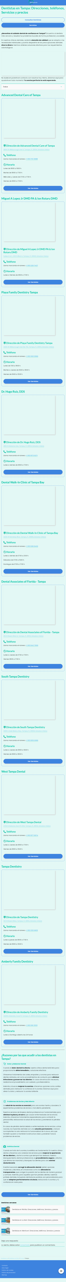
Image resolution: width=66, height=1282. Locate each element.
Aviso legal (5, 1268)
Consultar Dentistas (33, 20)
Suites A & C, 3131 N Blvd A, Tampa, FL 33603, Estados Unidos (25, 256)
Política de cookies (7, 1270)
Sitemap (4, 1275)
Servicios (33, 25)
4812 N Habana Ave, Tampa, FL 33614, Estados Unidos (23, 446)
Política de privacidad (8, 1272)
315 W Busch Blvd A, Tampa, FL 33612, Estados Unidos (23, 636)
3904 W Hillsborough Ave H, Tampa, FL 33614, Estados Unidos (26, 149)
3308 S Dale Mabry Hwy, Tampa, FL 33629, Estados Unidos (25, 731)
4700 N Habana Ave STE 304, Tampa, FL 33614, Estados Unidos (27, 826)
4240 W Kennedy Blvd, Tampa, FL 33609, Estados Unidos (24, 537)
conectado (25, 1245)
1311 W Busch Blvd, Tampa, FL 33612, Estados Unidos (22, 921)
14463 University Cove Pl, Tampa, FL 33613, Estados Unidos (25, 1016)
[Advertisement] (33, 64)
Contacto (5, 1265)
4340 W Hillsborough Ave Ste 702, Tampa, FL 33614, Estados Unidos (28, 347)
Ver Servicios (33, 188)
